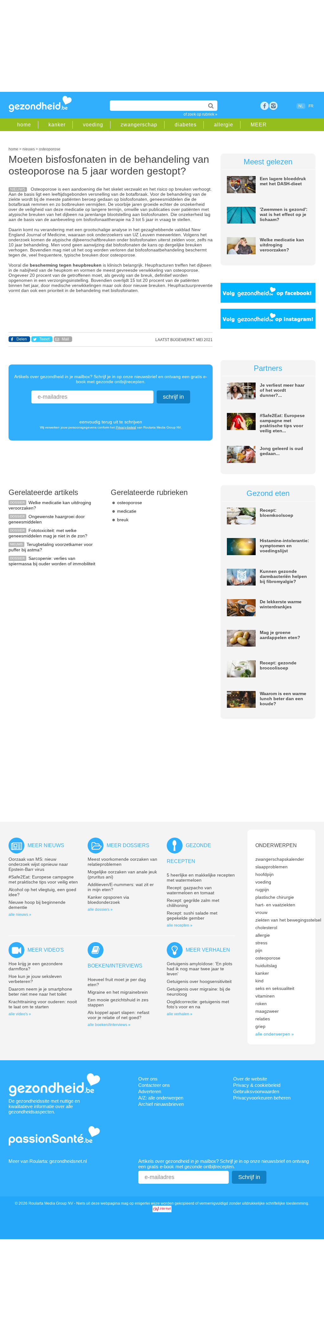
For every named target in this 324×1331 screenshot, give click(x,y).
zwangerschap (139, 124)
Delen (21, 339)
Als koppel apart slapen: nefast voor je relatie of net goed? (118, 1015)
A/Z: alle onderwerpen (160, 1097)
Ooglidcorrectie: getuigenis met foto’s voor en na (198, 1004)
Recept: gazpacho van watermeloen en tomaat (190, 890)
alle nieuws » (20, 914)
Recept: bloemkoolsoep (276, 513)
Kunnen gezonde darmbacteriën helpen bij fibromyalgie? (283, 576)
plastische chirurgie (274, 897)
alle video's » (20, 1014)
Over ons (148, 1078)
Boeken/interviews (115, 965)
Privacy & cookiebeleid (256, 1085)
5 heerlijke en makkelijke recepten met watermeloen (201, 877)
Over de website (250, 1078)
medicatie (126, 511)
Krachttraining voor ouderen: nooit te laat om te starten (43, 1004)
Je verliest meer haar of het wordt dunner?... (282, 390)
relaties (262, 1018)
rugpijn (262, 889)
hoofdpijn (264, 874)
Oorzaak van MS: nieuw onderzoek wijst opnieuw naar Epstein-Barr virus (38, 864)
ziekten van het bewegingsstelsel (288, 919)
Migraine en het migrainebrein (118, 992)
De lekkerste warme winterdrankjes (281, 604)
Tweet (44, 339)
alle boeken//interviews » (109, 1025)
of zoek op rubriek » (200, 114)
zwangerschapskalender (279, 859)
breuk (122, 519)
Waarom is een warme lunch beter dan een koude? (283, 698)
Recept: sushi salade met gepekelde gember (192, 915)
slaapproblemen (271, 866)
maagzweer (267, 1011)
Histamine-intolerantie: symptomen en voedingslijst (284, 545)
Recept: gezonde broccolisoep (278, 665)
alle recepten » (179, 925)
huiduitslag (266, 965)
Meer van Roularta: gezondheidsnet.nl (48, 1161)
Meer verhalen (208, 950)
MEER (259, 124)
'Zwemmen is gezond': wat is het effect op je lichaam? (284, 214)
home (24, 124)
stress (261, 942)
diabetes (185, 124)
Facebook (264, 106)
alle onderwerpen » (274, 1033)
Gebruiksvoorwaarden (256, 1091)
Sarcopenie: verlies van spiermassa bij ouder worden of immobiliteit (52, 561)
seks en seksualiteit (274, 988)
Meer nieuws (46, 845)
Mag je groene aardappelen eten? (280, 635)
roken (261, 1003)
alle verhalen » (179, 1014)
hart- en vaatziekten (275, 904)
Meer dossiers (128, 845)
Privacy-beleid (126, 427)
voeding (93, 124)
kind (259, 980)
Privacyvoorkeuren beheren (261, 1097)
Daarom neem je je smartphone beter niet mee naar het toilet (40, 991)
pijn (258, 950)
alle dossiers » (100, 909)
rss (273, 106)
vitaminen (265, 995)
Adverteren (149, 1091)
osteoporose (129, 502)
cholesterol (266, 927)
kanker (56, 124)
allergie (223, 124)
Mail (65, 339)
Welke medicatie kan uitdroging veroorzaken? (282, 244)
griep (260, 1026)
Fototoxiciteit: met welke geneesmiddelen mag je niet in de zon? (48, 533)
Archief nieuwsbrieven (161, 1104)
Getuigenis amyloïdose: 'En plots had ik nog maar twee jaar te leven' (199, 968)
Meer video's (46, 950)
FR (311, 106)
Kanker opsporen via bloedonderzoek (108, 900)
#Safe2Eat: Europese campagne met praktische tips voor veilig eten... (282, 423)
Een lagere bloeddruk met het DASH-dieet (283, 181)
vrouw (261, 912)
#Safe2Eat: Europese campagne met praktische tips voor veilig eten (43, 879)
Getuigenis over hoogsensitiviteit (199, 981)
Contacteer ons (154, 1085)
